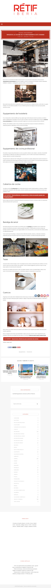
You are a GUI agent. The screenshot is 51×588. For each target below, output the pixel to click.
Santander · (34, 524)
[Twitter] (20, 17)
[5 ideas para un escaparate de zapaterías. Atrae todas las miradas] (10, 367)
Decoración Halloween (26, 436)
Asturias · (27, 524)
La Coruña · (27, 523)
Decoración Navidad (26, 438)
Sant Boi (34, 526)
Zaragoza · (26, 526)
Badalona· (31, 526)
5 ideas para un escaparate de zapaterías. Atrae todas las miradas (10, 372)
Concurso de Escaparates (26, 427)
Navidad (26, 472)
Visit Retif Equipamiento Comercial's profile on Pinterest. (24, 393)
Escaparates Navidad (26, 454)
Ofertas (26, 474)
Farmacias (26, 456)
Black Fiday (26, 420)
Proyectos (26, 483)
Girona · (32, 523)
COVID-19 (26, 429)
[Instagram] (30, 17)
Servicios (26, 494)
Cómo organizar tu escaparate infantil (41, 377)
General (26, 458)
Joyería (26, 463)
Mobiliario (26, 469)
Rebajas (26, 485)
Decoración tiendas (26, 442)
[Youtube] (35, 17)
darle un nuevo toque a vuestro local (37, 335)
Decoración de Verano (26, 433)
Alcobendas (18, 524)
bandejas (29, 226)
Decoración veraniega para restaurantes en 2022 (25, 377)
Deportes (26, 445)
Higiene (26, 460)
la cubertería (14, 188)
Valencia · (15, 526)
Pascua (26, 476)
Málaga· (23, 524)
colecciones (26, 424)
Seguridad (26, 492)
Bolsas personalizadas (26, 422)
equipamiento (22, 351)
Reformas (26, 488)
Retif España (26, 36)
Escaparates (26, 451)
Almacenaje (26, 418)
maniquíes (26, 465)
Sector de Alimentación (28, 32)
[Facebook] (15, 17)
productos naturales (26, 481)
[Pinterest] (25, 17)
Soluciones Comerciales (26, 497)
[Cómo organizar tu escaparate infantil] (41, 369)
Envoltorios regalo (26, 449)
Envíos (26, 447)
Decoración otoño (26, 440)
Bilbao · (22, 526)
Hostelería (29, 351)
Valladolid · (19, 526)
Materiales (26, 467)
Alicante (23, 523)
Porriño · (30, 524)
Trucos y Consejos (26, 499)
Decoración (21, 32)
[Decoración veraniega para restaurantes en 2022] (25, 369)
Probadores (26, 479)
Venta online (26, 501)
